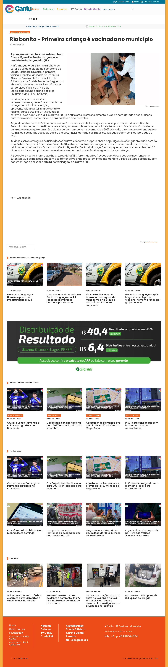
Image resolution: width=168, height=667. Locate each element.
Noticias (46, 626)
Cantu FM (47, 636)
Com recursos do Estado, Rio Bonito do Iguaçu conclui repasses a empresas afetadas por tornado (64, 298)
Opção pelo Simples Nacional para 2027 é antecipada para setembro (64, 425)
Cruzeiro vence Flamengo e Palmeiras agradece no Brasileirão (23, 425)
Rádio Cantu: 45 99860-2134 (104, 26)
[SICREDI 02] (84, 347)
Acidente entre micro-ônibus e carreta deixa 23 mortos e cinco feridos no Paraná (24, 598)
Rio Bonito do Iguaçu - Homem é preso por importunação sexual (20, 297)
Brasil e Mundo (54, 416)
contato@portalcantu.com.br (146, 2)
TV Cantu (76, 9)
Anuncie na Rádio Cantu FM (19, 643)
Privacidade (16, 633)
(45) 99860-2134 (122, 2)
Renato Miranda (150, 658)
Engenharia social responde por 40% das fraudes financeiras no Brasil (141, 533)
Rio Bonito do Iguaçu (20, 32)
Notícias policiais (77, 640)
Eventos (62, 9)
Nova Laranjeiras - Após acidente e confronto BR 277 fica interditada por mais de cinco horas (63, 599)
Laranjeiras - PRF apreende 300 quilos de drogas (141, 597)
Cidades (48, 9)
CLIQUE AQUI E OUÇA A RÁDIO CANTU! (42, 27)
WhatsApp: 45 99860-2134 (121, 636)
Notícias (34, 9)
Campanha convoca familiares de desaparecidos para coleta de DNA (63, 533)
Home (12, 625)
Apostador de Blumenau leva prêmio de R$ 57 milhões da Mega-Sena (103, 425)
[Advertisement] (84, 220)
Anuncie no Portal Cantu (19, 637)
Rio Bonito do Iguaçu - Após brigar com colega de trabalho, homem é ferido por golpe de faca (142, 298)
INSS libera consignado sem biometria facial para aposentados (141, 425)
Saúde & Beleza (75, 629)
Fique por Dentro (15, 416)
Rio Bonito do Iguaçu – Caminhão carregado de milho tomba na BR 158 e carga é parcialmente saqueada (100, 300)
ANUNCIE (33, 19)
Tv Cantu (46, 633)
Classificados (75, 626)
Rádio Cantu (108, 9)
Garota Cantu (92, 9)
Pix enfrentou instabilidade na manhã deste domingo (24, 532)
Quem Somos (17, 629)
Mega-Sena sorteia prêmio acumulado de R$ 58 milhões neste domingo (103, 533)
